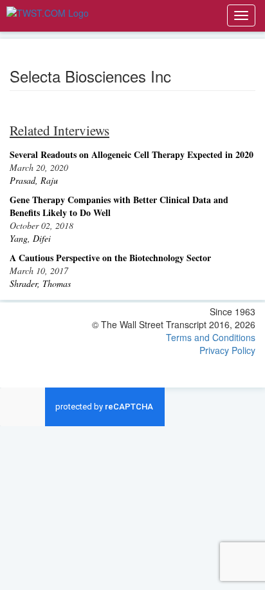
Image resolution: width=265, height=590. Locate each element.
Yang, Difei (30, 238)
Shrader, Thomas (40, 283)
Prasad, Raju (34, 180)
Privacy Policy (227, 350)
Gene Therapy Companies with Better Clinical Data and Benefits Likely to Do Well (119, 206)
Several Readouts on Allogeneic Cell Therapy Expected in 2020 (131, 154)
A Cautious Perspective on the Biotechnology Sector (110, 257)
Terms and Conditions (210, 337)
